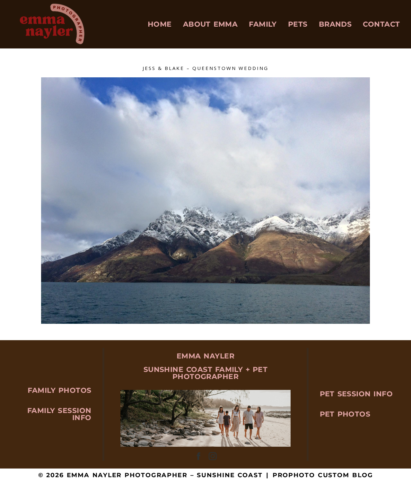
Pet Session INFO (356, 394)
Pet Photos (345, 414)
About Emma (210, 24)
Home (160, 24)
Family (263, 24)
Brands (335, 24)
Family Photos (59, 390)
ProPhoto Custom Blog (323, 475)
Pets (298, 24)
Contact (381, 24)
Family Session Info (59, 414)
